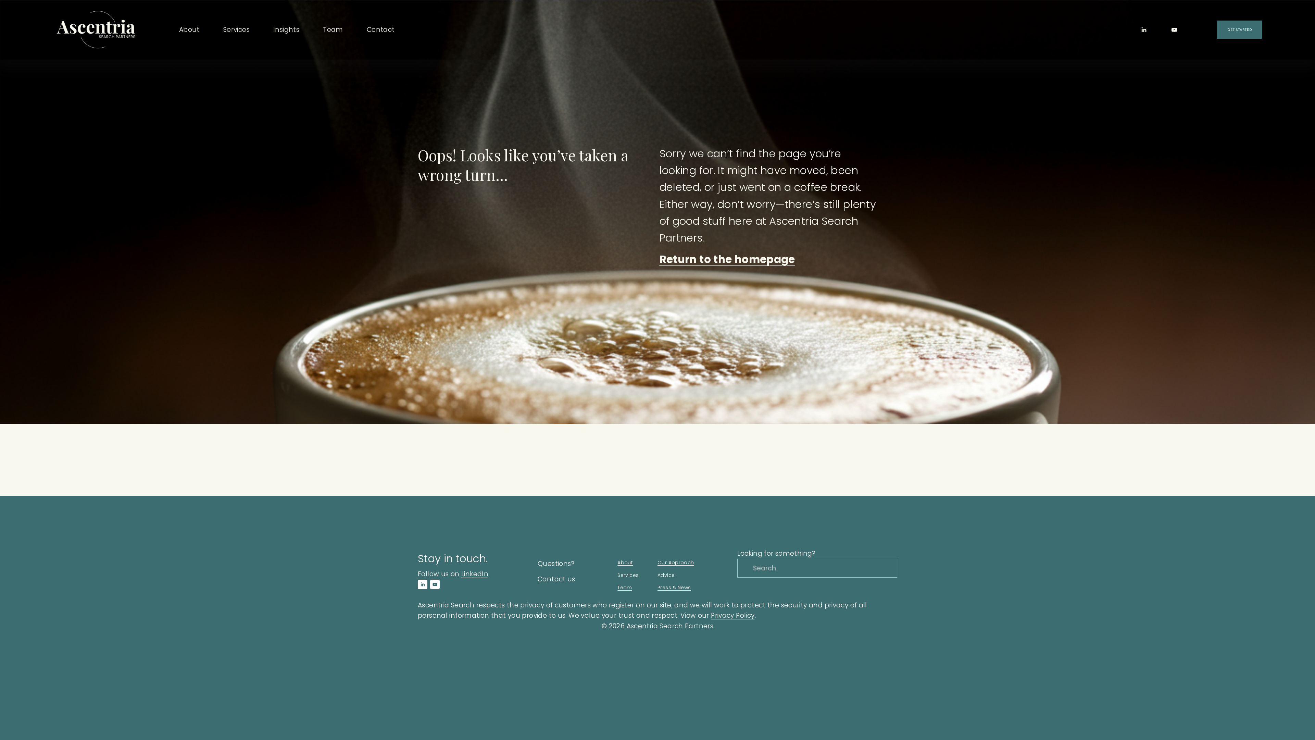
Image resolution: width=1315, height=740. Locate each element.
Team (333, 29)
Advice (666, 575)
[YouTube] (1174, 29)
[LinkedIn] (1143, 29)
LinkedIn (474, 574)
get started (1240, 30)
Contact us (556, 579)
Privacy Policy (732, 615)
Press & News (674, 587)
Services (628, 575)
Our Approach (676, 562)
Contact (381, 29)
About (625, 562)
